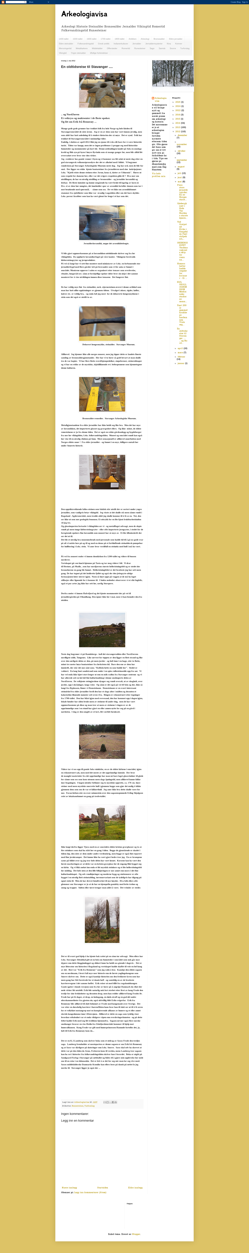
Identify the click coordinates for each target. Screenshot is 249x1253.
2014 (178, 123)
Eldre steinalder (66, 43)
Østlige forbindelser (99, 53)
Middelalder (97, 48)
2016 (178, 114)
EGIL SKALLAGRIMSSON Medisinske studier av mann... (182, 292)
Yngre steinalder (78, 53)
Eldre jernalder (175, 39)
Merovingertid (65, 48)
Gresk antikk (103, 43)
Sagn (152, 48)
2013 (178, 127)
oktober (181, 151)
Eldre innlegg (135, 1187)
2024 (178, 106)
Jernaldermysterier (154, 43)
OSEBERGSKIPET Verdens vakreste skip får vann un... (182, 251)
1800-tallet (119, 39)
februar (181, 356)
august (181, 166)
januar (181, 363)
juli (180, 173)
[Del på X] (110, 1102)
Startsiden (102, 1187)
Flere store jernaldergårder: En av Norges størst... (182, 192)
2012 (178, 131)
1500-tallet (77, 39)
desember (182, 135)
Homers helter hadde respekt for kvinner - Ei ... (182, 271)
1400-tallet (63, 39)
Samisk (162, 48)
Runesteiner (139, 48)
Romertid (126, 48)
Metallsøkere (82, 48)
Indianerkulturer (121, 43)
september (182, 160)
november (182, 144)
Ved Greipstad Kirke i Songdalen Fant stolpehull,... (182, 231)
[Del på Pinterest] (115, 1102)
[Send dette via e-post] (104, 1102)
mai (180, 181)
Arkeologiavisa (84, 14)
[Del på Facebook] (113, 1102)
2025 (178, 102)
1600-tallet (91, 39)
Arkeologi (145, 39)
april (181, 348)
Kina (169, 43)
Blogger (136, 1234)
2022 (178, 110)
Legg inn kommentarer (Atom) (90, 1192)
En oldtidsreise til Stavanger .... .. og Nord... (182, 336)
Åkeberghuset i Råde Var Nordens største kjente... (182, 211)
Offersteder (112, 48)
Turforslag (184, 48)
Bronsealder (159, 39)
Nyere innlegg (69, 1187)
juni (180, 177)
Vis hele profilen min (158, 175)
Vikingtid (63, 53)
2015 (178, 119)
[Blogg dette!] (107, 1102)
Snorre (173, 48)
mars (181, 352)
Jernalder (136, 43)
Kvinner (178, 43)
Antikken (132, 39)
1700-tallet (105, 39)
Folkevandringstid (86, 43)
